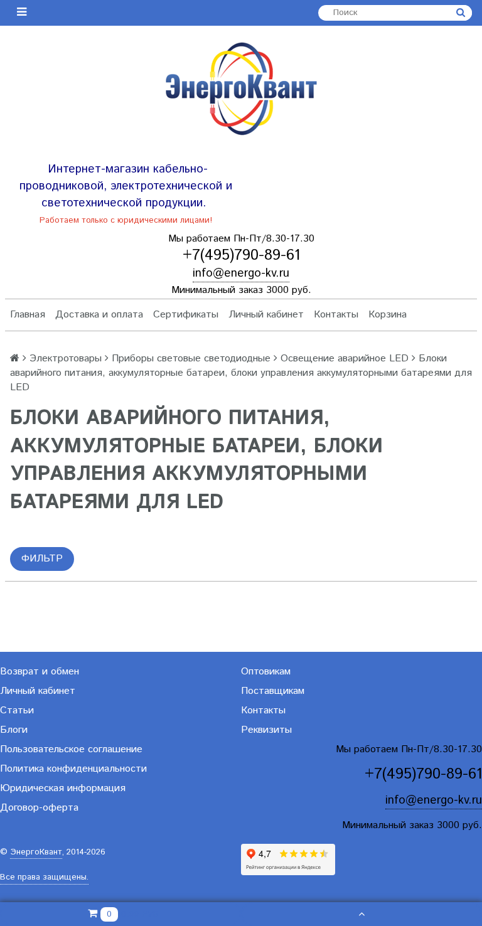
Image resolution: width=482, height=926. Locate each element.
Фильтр (42, 558)
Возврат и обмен (39, 671)
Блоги (14, 730)
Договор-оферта (39, 808)
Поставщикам (272, 691)
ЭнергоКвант (36, 852)
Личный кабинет (266, 314)
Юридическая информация (63, 788)
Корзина (387, 314)
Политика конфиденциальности (73, 769)
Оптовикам (266, 671)
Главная (27, 314)
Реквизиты (266, 730)
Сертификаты (185, 314)
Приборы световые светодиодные (191, 358)
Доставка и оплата (99, 314)
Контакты (336, 314)
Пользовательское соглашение (71, 749)
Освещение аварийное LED (345, 358)
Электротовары (65, 358)
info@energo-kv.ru (241, 273)
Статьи (17, 710)
